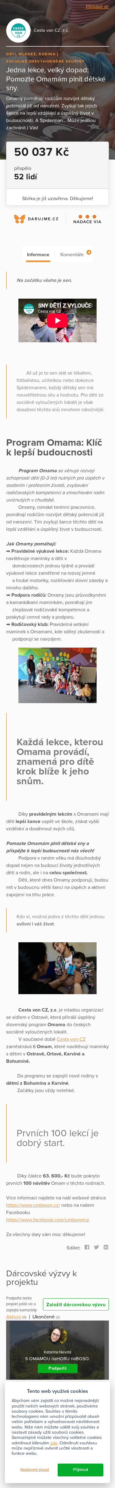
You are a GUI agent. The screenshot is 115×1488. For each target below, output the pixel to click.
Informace (38, 255)
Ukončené (44, 1317)
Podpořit (57, 1368)
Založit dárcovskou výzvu (75, 1305)
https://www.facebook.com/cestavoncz (47, 1220)
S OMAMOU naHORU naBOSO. (57, 1358)
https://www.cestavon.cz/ (33, 1205)
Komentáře (75, 254)
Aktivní (13, 1317)
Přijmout (80, 1469)
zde (53, 1443)
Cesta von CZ (71, 1039)
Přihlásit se (97, 7)
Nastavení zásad (34, 1469)
